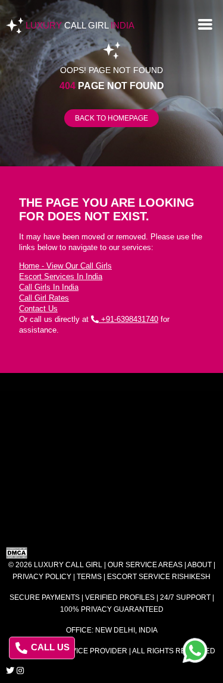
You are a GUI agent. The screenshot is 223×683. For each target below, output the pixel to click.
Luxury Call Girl (68, 565)
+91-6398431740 (128, 319)
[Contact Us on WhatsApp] (195, 650)
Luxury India (80, 25)
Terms (89, 577)
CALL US (49, 647)
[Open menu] (205, 23)
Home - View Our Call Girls (65, 265)
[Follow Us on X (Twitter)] (10, 670)
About (199, 565)
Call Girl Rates (44, 297)
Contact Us (38, 308)
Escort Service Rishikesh (159, 577)
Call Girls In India (48, 287)
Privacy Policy (41, 577)
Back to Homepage (111, 118)
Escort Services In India (60, 276)
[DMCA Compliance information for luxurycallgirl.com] (111, 553)
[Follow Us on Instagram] (20, 670)
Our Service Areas (145, 565)
